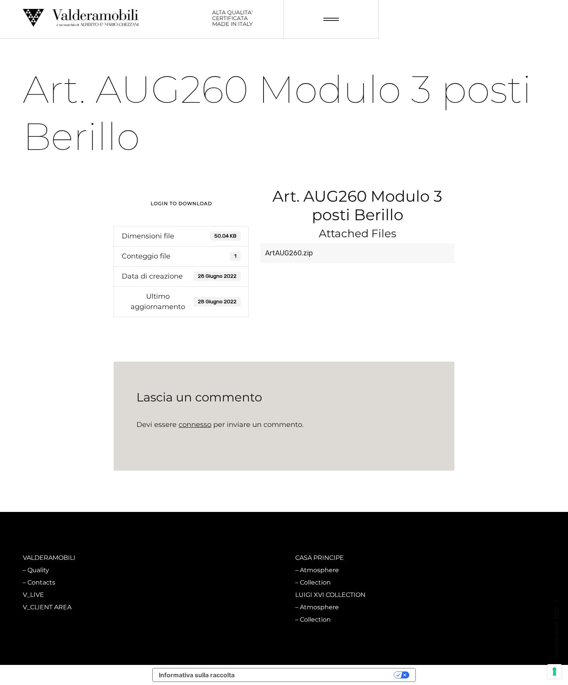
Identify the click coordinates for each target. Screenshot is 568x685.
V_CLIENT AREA (47, 607)
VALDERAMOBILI (49, 557)
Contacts (41, 582)
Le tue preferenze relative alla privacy (318, 675)
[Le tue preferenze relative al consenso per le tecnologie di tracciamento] (554, 671)
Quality (38, 570)
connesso (195, 424)
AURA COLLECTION (189, 594)
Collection (179, 582)
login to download (181, 203)
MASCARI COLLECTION (194, 557)
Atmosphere (183, 570)
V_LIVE (33, 594)
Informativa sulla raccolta (197, 675)
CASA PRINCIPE (319, 557)
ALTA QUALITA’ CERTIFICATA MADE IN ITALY (232, 18)
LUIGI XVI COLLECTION (330, 594)
